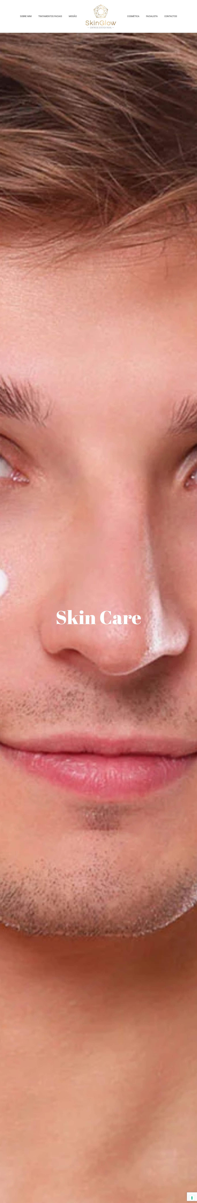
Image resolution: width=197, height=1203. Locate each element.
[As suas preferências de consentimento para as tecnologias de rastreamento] (192, 1198)
